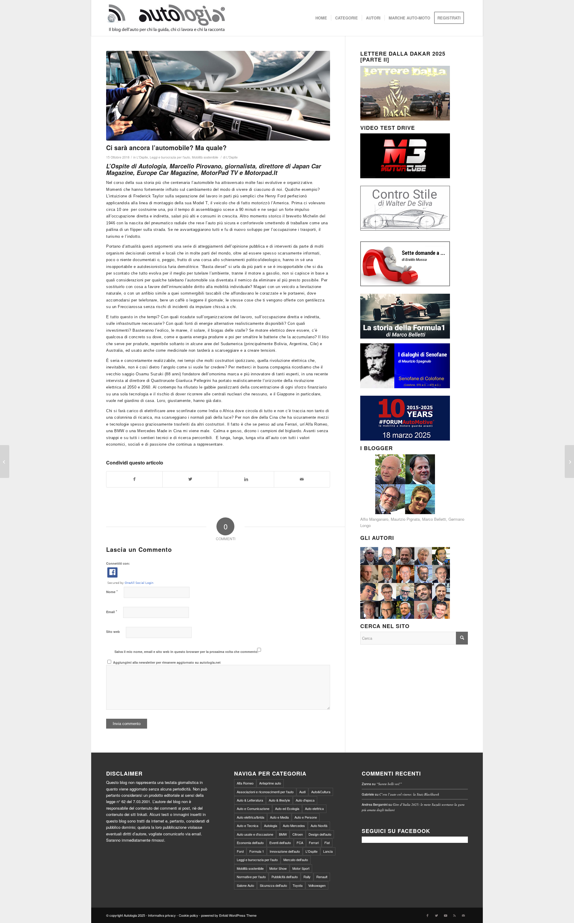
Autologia (270, 825)
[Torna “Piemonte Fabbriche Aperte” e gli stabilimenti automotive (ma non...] (4, 461)
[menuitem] (321, 18)
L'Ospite (142, 157)
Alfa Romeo (245, 783)
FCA (300, 842)
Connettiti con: (118, 563)
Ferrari (314, 842)
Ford (240, 851)
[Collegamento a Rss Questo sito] (454, 915)
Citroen (297, 834)
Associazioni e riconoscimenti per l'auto (265, 791)
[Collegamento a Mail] (463, 915)
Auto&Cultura (320, 791)
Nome (112, 591)
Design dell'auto (320, 834)
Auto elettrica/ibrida (250, 817)
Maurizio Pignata (405, 519)
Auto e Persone (305, 817)
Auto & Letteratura (250, 800)
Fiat (327, 842)
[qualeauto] (218, 96)
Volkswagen (317, 885)
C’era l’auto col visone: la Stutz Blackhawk (409, 794)
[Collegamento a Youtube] (445, 915)
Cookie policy (188, 915)
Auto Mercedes (294, 825)
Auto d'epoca (305, 800)
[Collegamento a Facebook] (427, 915)
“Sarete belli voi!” (389, 784)
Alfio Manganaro (374, 519)
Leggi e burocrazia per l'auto (170, 157)
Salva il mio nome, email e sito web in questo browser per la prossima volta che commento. (186, 651)
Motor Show (278, 868)
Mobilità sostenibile (205, 157)
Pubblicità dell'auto (284, 876)
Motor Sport (300, 868)
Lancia (328, 851)
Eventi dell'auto (280, 842)
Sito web (113, 631)
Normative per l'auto (251, 876)
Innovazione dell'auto (285, 851)
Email (111, 611)
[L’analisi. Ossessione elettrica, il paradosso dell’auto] (569, 461)
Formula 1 (256, 851)
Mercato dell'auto (295, 859)
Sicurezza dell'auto (273, 885)
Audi (302, 791)
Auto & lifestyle (279, 800)
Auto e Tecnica (247, 825)
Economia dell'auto (250, 842)
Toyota (298, 885)
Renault (321, 876)
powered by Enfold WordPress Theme (229, 915)
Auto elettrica (314, 808)
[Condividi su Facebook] (134, 479)
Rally (307, 876)
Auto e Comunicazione (253, 808)
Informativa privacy (162, 915)
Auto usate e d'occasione (255, 834)
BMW (283, 834)
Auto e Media (279, 817)
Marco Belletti (434, 519)
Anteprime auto (270, 783)
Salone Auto (245, 885)
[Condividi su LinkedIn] (246, 479)
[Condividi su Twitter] (190, 479)
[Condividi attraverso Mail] (302, 479)
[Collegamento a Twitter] (436, 915)
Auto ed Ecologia (287, 808)
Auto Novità (319, 825)
